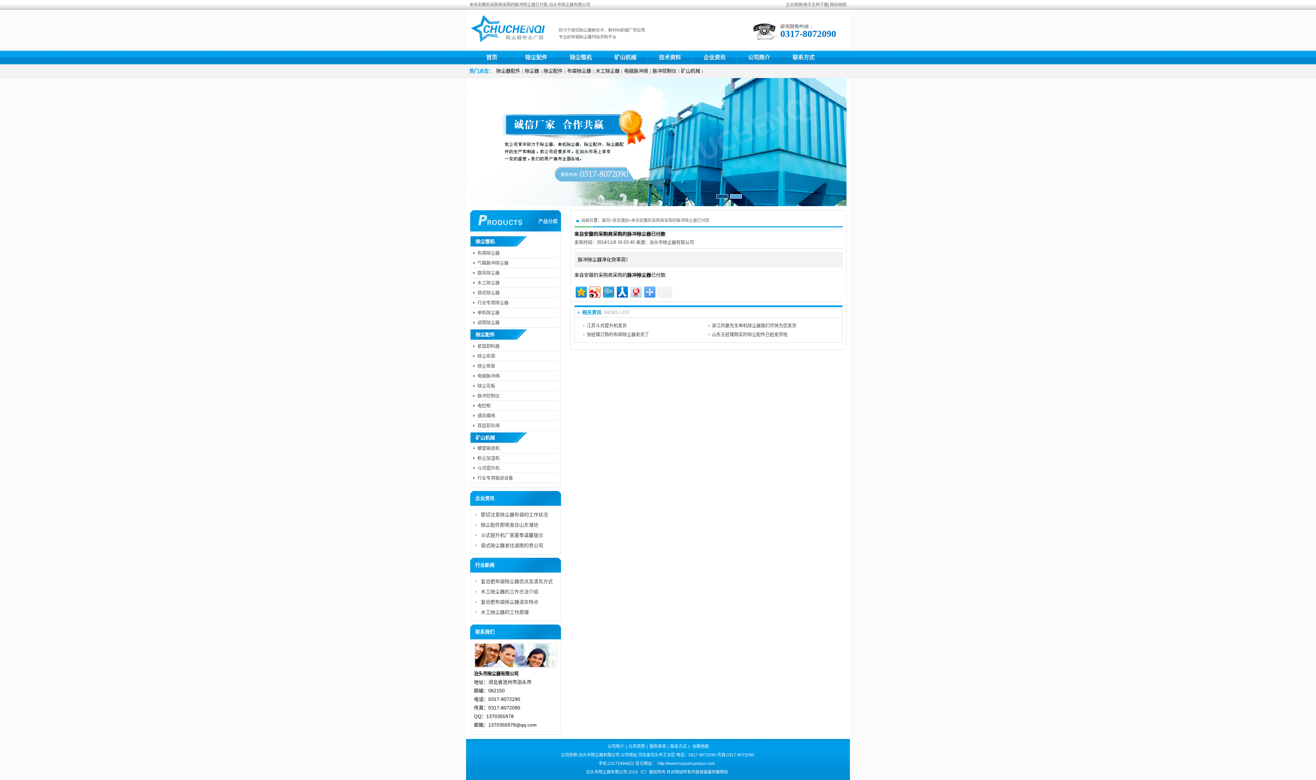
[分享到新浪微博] (594, 291)
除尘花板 (486, 385)
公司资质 (637, 746)
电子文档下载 (815, 4)
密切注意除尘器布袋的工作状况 (514, 514)
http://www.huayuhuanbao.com (686, 763)
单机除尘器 (488, 312)
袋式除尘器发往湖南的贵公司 (512, 545)
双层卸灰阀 (488, 425)
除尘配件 (536, 57)
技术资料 (670, 57)
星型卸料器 (488, 346)
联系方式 (804, 57)
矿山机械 (625, 57)
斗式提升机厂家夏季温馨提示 (512, 535)
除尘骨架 (486, 365)
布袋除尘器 (579, 71)
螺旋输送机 (488, 448)
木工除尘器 (608, 71)
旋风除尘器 (488, 272)
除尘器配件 (508, 71)
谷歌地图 (700, 746)
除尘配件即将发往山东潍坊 (509, 525)
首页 (491, 57)
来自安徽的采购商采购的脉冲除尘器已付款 (670, 220)
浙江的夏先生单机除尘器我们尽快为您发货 (754, 325)
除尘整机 (581, 57)
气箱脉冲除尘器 (493, 262)
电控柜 (484, 405)
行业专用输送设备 (495, 477)
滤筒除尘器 (488, 322)
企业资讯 (715, 57)
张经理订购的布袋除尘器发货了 (618, 334)
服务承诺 (657, 746)
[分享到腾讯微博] (608, 291)
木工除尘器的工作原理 (505, 612)
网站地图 (838, 4)
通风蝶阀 (486, 415)
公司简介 (759, 57)
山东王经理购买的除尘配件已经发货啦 (750, 334)
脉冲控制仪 (665, 71)
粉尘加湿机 (488, 458)
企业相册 (794, 4)
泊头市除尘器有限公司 (671, 242)
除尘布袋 (486, 355)
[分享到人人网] (622, 291)
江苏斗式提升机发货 (607, 325)
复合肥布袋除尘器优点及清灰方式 (517, 581)
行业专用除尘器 (493, 302)
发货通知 (620, 220)
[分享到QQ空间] (580, 291)
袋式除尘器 (488, 292)
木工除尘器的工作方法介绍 (509, 591)
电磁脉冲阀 (636, 71)
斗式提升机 (488, 467)
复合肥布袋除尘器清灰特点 (509, 602)
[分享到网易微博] (635, 291)
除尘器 (532, 71)
